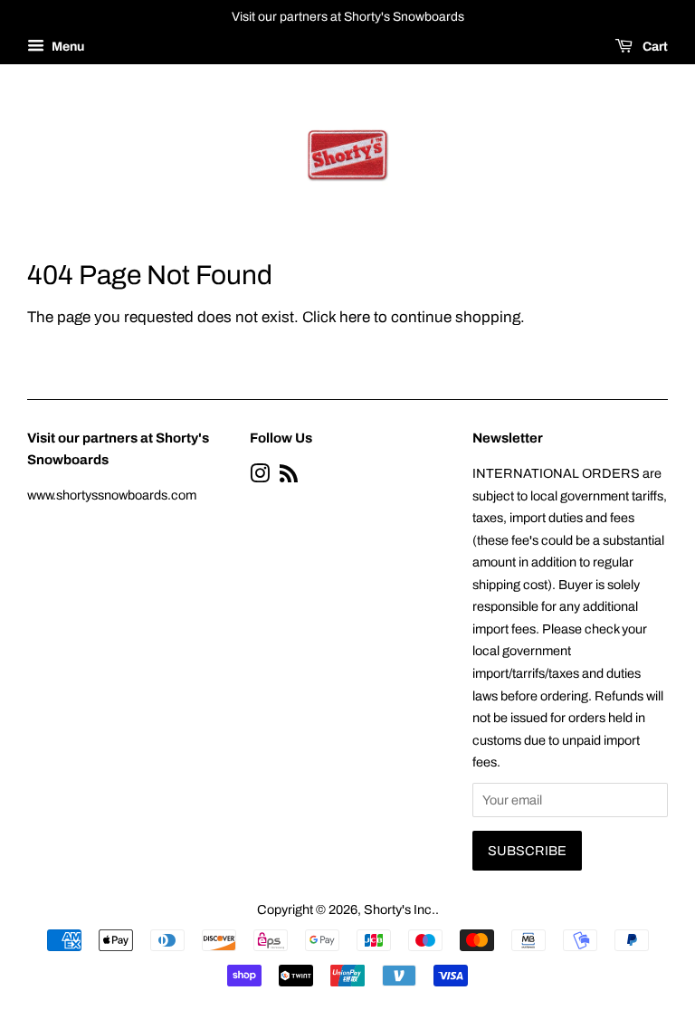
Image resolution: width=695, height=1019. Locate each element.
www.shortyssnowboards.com (111, 495)
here (354, 317)
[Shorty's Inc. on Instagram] (260, 477)
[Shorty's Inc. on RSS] (289, 477)
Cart (654, 46)
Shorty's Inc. (399, 909)
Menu (66, 46)
